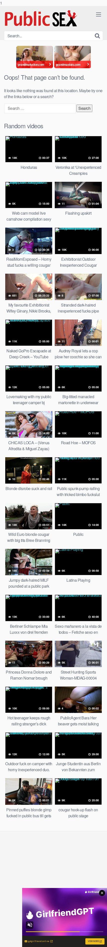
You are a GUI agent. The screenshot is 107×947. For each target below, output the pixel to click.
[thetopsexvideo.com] (41, 18)
